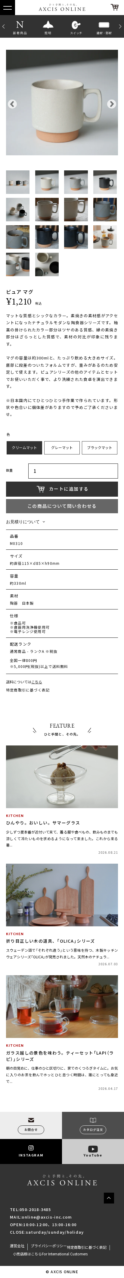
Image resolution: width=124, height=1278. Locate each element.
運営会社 (17, 1245)
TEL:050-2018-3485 (30, 1209)
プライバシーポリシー (49, 1245)
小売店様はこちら (27, 1254)
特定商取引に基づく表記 (28, 690)
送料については (24, 682)
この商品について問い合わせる (62, 506)
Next (121, 26)
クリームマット (24, 447)
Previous (3, 26)
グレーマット (62, 447)
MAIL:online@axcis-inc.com (41, 1217)
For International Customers (65, 1254)
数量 (9, 471)
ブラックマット (99, 447)
